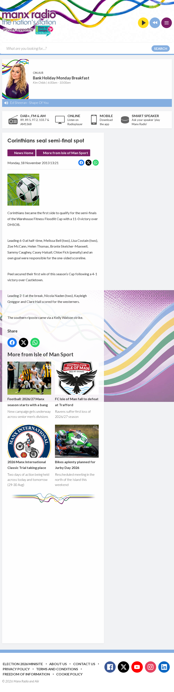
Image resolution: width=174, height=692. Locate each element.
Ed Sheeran (18, 102)
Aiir (37, 681)
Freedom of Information (26, 674)
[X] (123, 667)
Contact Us (84, 664)
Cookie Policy (69, 674)
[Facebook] (110, 667)
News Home (23, 153)
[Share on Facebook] (81, 163)
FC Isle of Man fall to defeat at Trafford (76, 402)
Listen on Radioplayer (75, 122)
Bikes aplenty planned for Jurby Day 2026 (75, 465)
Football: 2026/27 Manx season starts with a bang (27, 402)
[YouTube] (137, 667)
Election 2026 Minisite (23, 664)
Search (160, 48)
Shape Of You (39, 102)
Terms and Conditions (57, 669)
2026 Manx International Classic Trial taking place (26, 465)
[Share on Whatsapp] (96, 163)
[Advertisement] (87, 570)
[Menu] (166, 22)
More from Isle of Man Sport (65, 153)
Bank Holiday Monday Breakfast (61, 78)
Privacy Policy (16, 669)
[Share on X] (88, 163)
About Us (58, 664)
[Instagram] (150, 667)
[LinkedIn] (164, 667)
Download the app (106, 122)
